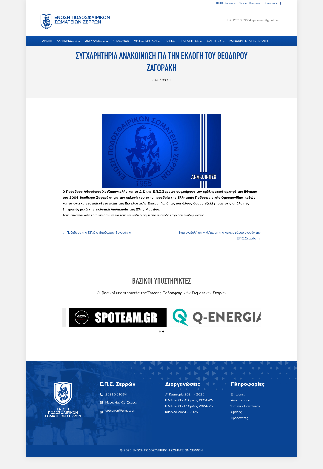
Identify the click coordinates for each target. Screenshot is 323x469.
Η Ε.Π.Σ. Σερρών (224, 3)
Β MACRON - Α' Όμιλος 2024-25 (189, 400)
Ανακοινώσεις (241, 400)
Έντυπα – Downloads (250, 3)
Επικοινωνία (270, 3)
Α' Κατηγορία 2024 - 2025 (184, 394)
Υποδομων (121, 40)
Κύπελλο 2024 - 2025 (181, 412)
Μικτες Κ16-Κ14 (145, 40)
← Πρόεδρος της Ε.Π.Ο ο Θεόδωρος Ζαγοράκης (96, 233)
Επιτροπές (238, 394)
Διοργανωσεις (95, 40)
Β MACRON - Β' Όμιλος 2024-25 (189, 406)
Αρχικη (47, 40)
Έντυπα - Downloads (245, 406)
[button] (160, 331)
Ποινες (170, 40)
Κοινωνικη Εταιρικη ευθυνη (249, 40)
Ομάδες (236, 412)
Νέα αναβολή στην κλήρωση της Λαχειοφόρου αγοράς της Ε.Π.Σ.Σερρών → (220, 236)
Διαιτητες (214, 40)
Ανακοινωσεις (67, 40)
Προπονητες (189, 40)
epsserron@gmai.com (120, 411)
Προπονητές (239, 418)
